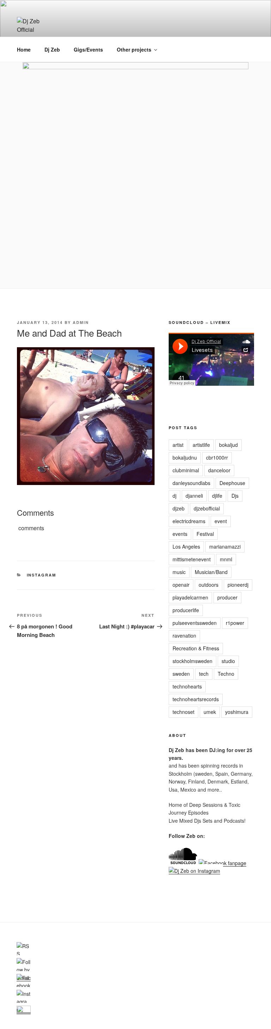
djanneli (194, 495)
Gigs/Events (88, 49)
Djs (235, 495)
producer (227, 597)
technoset (183, 711)
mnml (226, 559)
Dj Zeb (52, 49)
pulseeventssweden (195, 622)
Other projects (134, 49)
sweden (181, 673)
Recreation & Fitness (196, 648)
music (179, 571)
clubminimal (186, 470)
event (221, 521)
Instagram (41, 575)
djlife (217, 495)
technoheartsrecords (196, 699)
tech (204, 673)
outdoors (208, 584)
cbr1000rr (217, 457)
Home (24, 49)
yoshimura (236, 711)
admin (81, 322)
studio (228, 660)
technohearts (187, 686)
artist (178, 444)
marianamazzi (225, 546)
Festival (205, 533)
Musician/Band (211, 571)
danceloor (219, 470)
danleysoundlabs (191, 482)
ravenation (184, 635)
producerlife (186, 610)
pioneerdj (238, 584)
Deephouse (232, 482)
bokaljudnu (185, 457)
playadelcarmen (190, 597)
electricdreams (189, 521)
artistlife (201, 444)
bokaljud (228, 444)
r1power (235, 622)
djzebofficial (207, 508)
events (180, 533)
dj (174, 495)
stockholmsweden (192, 660)
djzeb (179, 508)
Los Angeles (186, 546)
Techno (226, 673)
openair (181, 584)
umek (210, 711)
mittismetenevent (192, 559)
